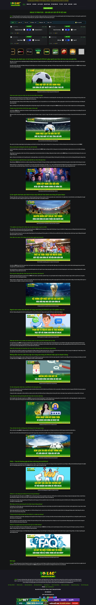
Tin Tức (65, 4)
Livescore (34, 4)
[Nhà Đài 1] (67, 43)
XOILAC (24, 4)
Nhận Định (70, 4)
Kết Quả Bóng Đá (54, 4)
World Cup (29, 4)
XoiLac (11, 16)
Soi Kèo (75, 4)
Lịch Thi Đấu (40, 4)
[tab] (14, 22)
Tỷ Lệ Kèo (61, 4)
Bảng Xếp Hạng (47, 4)
